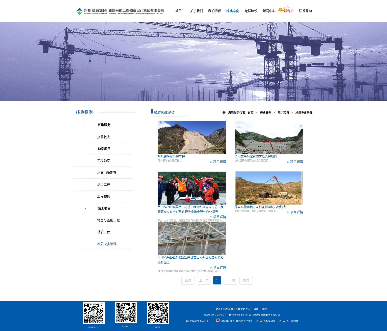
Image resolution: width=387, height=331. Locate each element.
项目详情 (219, 161)
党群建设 (250, 11)
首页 (178, 11)
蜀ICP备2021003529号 (197, 321)
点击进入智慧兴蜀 (266, 321)
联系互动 (305, 11)
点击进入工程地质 (289, 321)
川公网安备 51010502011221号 (236, 321)
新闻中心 (269, 11)
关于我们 (196, 11)
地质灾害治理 (303, 112)
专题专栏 (287, 11)
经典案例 (232, 11)
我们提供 (214, 11)
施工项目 (284, 112)
